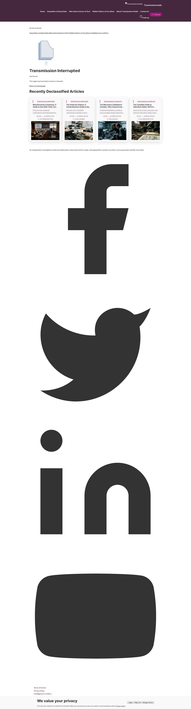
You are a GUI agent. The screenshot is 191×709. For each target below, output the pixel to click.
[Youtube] (95, 683)
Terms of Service (40, 688)
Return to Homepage (37, 86)
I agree (130, 702)
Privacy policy (120, 706)
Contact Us (144, 11)
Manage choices (148, 702)
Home (42, 11)
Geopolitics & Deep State (57, 11)
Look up (146, 18)
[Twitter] (95, 417)
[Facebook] (95, 284)
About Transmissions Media (127, 11)
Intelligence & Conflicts (99, 33)
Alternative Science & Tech (79, 11)
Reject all (138, 702)
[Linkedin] (95, 550)
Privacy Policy (39, 691)
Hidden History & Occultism (103, 11)
